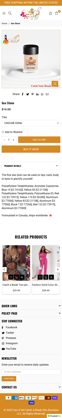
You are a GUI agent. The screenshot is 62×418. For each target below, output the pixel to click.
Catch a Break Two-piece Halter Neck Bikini (16, 284)
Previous (4, 269)
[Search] (10, 13)
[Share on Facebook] (22, 94)
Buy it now (31, 149)
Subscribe (9, 379)
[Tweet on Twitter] (27, 94)
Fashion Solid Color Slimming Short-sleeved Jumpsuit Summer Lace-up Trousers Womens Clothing (46, 284)
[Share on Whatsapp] (42, 94)
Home (4, 23)
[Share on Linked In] (37, 94)
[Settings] (51, 13)
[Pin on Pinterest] (32, 94)
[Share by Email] (47, 94)
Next (57, 269)
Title (4, 117)
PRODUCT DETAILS (12, 165)
